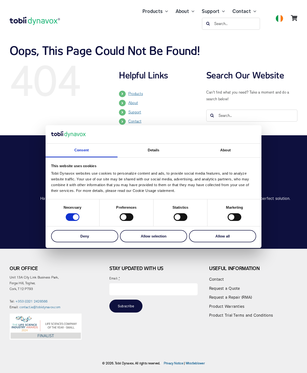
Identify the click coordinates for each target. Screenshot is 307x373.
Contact (135, 121)
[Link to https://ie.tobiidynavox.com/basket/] (294, 18)
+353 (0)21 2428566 (31, 301)
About (133, 103)
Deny (84, 236)
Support (134, 112)
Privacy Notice (173, 363)
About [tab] (225, 150)
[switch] (126, 217)
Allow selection (153, 236)
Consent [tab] (81, 150)
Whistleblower (195, 363)
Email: (114, 278)
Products (135, 94)
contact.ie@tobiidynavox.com (39, 307)
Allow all (222, 236)
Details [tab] (153, 150)
